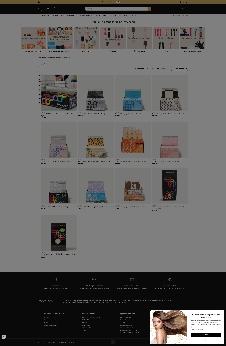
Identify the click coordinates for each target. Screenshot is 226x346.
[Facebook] (202, 339)
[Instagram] (205, 339)
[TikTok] (208, 339)
